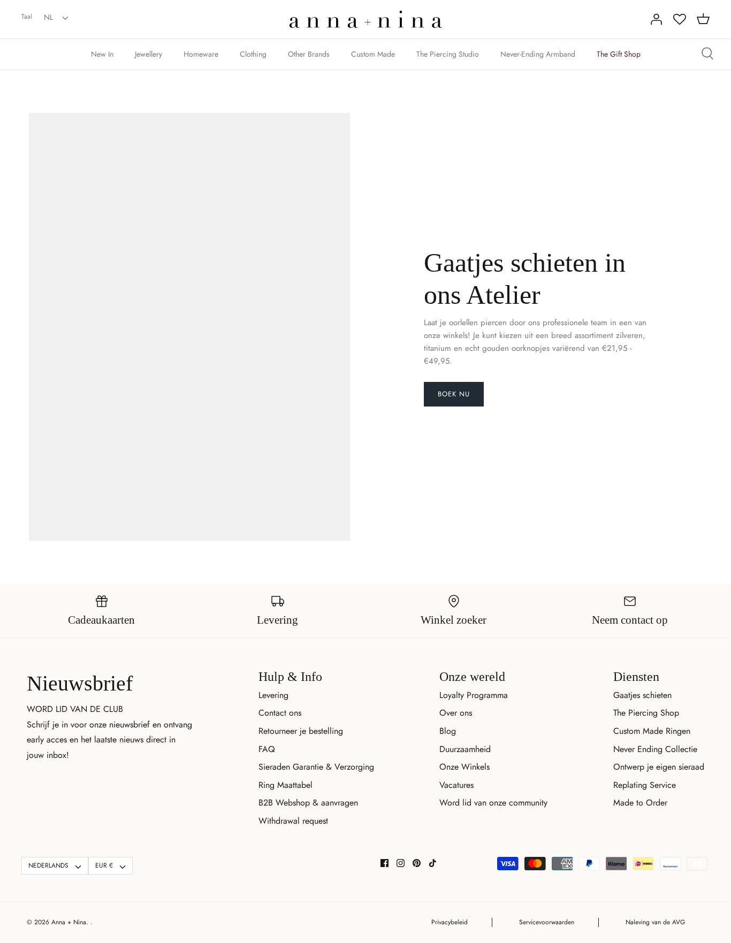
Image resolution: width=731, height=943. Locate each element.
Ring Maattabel (285, 785)
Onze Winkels (464, 767)
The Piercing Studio (447, 54)
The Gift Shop (619, 54)
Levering (273, 695)
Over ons (455, 713)
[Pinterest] (417, 863)
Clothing (253, 54)
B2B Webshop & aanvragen (308, 802)
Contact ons (279, 713)
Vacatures (456, 785)
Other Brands (309, 54)
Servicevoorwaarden (546, 922)
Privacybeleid (449, 922)
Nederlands (48, 865)
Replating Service (644, 785)
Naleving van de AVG (655, 922)
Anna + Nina (68, 922)
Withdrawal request (293, 821)
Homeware (201, 54)
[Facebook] (384, 863)
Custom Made (373, 54)
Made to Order (640, 802)
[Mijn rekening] (656, 19)
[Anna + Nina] (366, 19)
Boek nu (454, 394)
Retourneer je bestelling (300, 731)
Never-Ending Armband (537, 54)
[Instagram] (401, 863)
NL (48, 17)
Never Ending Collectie (655, 749)
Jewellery (148, 54)
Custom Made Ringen (651, 731)
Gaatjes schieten (642, 695)
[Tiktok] (433, 863)
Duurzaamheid (465, 749)
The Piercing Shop (646, 713)
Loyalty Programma (473, 695)
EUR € (104, 865)
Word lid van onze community (493, 802)
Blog (447, 731)
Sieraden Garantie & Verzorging (316, 767)
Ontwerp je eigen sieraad (658, 767)
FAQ (266, 749)
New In (102, 54)
